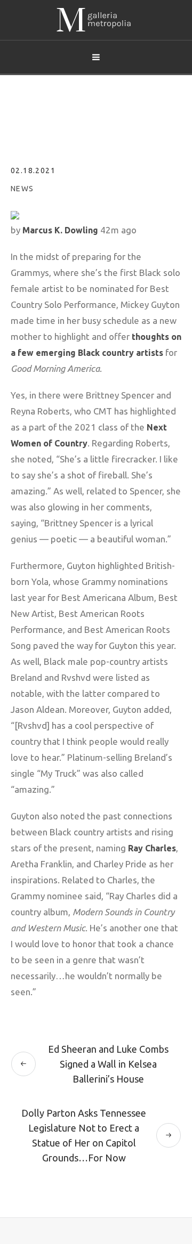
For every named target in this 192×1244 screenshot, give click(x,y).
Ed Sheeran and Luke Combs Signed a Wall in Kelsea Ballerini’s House (108, 1064)
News (22, 188)
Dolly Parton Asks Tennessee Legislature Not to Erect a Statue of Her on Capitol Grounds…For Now (83, 1135)
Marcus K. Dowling (60, 230)
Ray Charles (152, 848)
